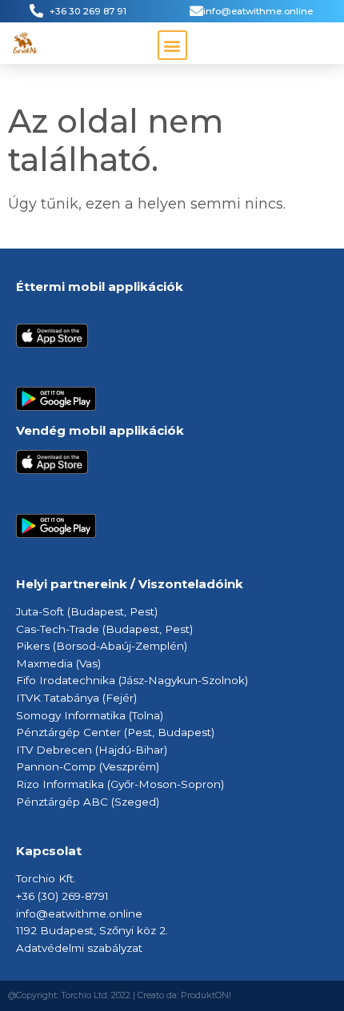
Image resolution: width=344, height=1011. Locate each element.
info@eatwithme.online (258, 11)
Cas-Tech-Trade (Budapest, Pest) (104, 629)
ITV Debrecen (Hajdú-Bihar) (93, 749)
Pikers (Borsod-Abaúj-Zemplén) (101, 645)
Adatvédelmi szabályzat (79, 947)
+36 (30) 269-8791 (62, 896)
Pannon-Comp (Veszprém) (87, 766)
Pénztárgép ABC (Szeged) (87, 801)
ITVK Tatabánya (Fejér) (76, 697)
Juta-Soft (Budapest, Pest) (87, 611)
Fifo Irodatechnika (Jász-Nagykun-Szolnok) (132, 680)
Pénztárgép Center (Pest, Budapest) (115, 732)
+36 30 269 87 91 (88, 11)
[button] (172, 45)
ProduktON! (206, 995)
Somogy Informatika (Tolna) (89, 715)
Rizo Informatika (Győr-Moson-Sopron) (120, 784)
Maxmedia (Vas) (58, 663)
